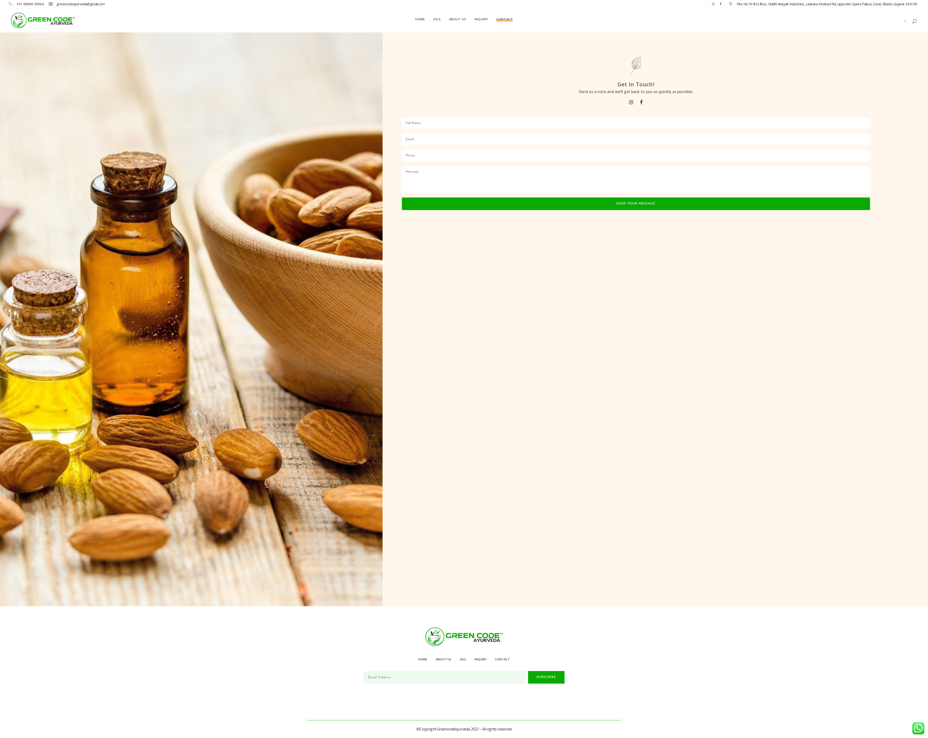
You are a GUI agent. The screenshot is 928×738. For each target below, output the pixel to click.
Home (422, 659)
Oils (463, 659)
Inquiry (480, 659)
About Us (443, 659)
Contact (502, 659)
